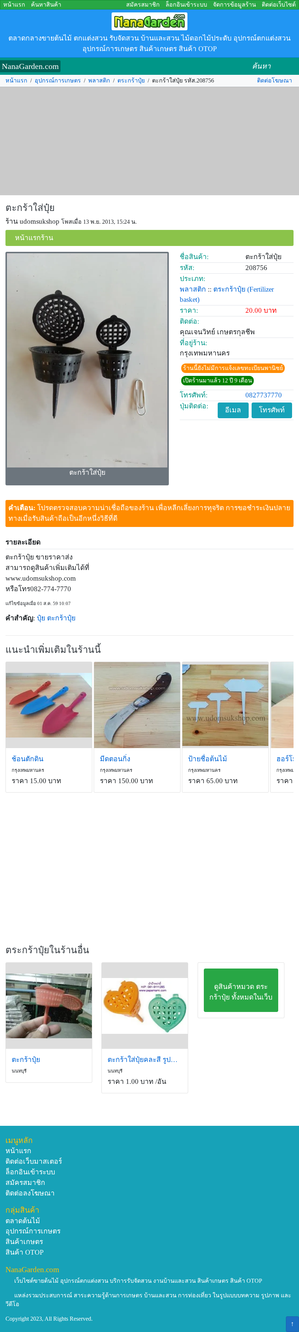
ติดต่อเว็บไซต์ (279, 4)
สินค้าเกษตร (24, 1242)
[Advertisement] (149, 141)
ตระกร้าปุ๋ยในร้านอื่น (47, 950)
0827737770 (263, 395)
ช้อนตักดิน (27, 759)
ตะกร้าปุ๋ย (61, 618)
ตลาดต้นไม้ (22, 1221)
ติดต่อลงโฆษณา (30, 1193)
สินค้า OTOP (24, 1252)
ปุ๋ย (41, 618)
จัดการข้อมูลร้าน (234, 4)
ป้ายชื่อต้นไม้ (207, 759)
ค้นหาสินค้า (46, 4)
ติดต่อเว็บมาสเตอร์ (33, 1161)
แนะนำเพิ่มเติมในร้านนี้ (53, 649)
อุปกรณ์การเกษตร (58, 80)
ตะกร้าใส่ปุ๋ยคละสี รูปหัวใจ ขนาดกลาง (145, 1059)
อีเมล (233, 410)
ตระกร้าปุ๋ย (131, 80)
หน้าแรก (14, 4)
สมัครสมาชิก (143, 4)
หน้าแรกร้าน (34, 238)
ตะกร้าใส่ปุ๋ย (30, 208)
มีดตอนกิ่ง (115, 759)
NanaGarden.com (30, 66)
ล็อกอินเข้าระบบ (186, 4)
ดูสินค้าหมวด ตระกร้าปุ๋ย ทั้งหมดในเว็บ (240, 992)
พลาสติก (99, 80)
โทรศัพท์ (272, 410)
